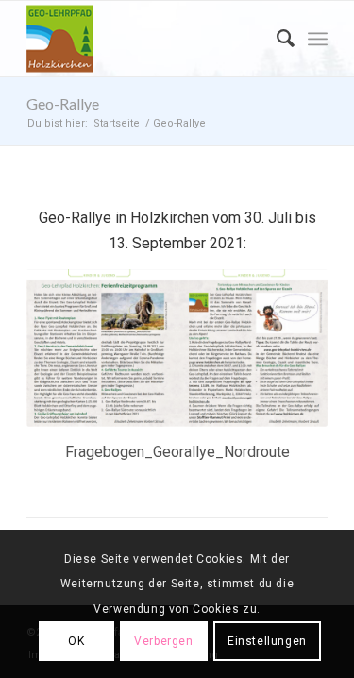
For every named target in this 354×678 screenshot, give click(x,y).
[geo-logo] (146, 38)
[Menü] (318, 38)
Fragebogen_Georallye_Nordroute (177, 452)
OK (76, 641)
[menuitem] (276, 38)
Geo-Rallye (62, 103)
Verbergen (163, 641)
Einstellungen (267, 641)
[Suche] (276, 38)
